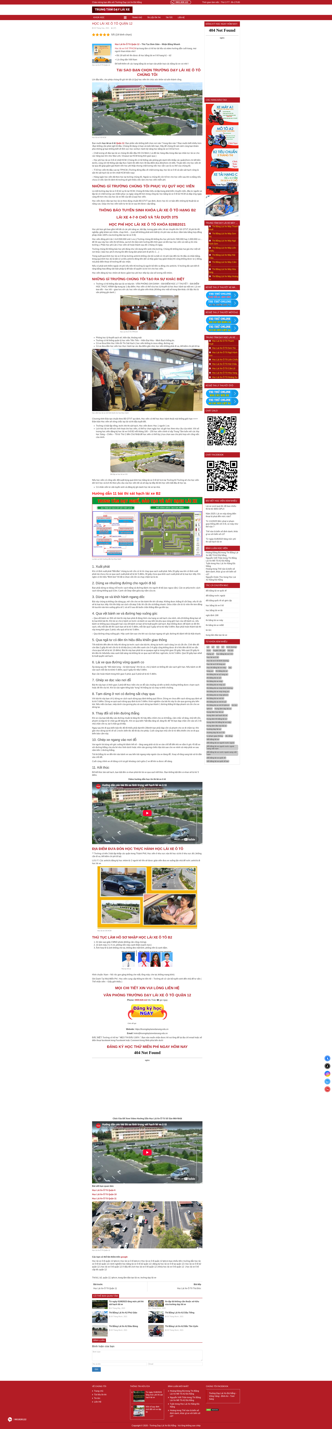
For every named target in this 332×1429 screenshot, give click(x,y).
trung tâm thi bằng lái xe (217, 719)
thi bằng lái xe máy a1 (216, 685)
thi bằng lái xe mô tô (215, 698)
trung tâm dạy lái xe (223, 709)
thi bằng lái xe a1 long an (217, 674)
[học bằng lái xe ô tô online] (222, 401)
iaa (230, 667)
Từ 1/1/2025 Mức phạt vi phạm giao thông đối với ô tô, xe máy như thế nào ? (222, 524)
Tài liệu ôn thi (154, 17)
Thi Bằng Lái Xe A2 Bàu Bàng (123, 1326)
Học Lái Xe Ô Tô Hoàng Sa (224, 377)
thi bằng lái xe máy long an (218, 691)
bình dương (231, 647)
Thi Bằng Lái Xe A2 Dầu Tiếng (179, 1313)
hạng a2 (210, 654)
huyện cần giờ (219, 650)
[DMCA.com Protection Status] (212, 1410)
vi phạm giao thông (215, 736)
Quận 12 (120, 143)
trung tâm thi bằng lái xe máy (219, 722)
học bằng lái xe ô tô (215, 605)
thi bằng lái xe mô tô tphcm (218, 705)
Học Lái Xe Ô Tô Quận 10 (104, 1194)
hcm (208, 650)
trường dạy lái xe (148, 1278)
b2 (101, 1278)
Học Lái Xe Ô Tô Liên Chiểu (225, 360)
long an (210, 671)
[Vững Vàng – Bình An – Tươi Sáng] (112, 9)
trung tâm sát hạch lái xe (217, 715)
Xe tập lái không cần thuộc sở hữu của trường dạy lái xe (182, 1302)
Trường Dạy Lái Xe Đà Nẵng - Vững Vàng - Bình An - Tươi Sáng (222, 1396)
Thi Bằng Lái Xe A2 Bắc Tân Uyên (181, 1326)
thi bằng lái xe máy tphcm (217, 695)
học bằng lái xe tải (214, 610)
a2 (213, 647)
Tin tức (169, 17)
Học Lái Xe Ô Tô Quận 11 (104, 1198)
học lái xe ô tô (212, 657)
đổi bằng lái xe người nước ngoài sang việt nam (220, 747)
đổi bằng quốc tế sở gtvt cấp (219, 600)
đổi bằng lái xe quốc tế (216, 591)
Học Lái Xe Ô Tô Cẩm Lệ (223, 368)
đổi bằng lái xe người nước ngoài (220, 743)
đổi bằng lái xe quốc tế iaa (218, 761)
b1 (97, 1278)
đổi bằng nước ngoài (215, 595)
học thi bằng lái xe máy (216, 667)
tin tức (209, 630)
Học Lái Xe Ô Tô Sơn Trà (224, 348)
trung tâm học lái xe (215, 712)
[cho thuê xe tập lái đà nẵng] (222, 205)
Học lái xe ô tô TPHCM (125, 48)
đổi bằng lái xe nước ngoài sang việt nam (222, 753)
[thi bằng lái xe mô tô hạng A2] (222, 136)
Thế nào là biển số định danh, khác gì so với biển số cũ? (222, 532)
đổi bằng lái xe (213, 739)
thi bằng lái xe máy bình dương (220, 688)
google (124, 1257)
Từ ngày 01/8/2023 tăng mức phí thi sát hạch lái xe (126, 1302)
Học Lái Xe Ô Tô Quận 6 (103, 1190)
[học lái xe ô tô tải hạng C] (222, 183)
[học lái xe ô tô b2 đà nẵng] (222, 160)
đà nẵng (229, 736)
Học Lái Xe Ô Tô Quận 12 (127, 44)
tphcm (114, 1278)
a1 (208, 647)
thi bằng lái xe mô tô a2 (216, 702)
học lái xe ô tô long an (216, 664)
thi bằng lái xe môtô (215, 625)
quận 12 (106, 1278)
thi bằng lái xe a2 (214, 678)
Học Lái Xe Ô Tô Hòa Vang (224, 373)
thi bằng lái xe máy (214, 620)
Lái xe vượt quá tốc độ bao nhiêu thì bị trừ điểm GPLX (221, 507)
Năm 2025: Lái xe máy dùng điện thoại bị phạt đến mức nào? (221, 515)
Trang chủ (137, 17)
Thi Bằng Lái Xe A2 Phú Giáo (123, 1313)
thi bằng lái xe (221, 671)
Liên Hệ (181, 17)
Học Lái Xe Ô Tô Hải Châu (224, 364)
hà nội (230, 650)
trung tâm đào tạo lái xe (129, 1278)
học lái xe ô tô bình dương (218, 661)
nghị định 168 (212, 615)
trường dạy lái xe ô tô (215, 732)
